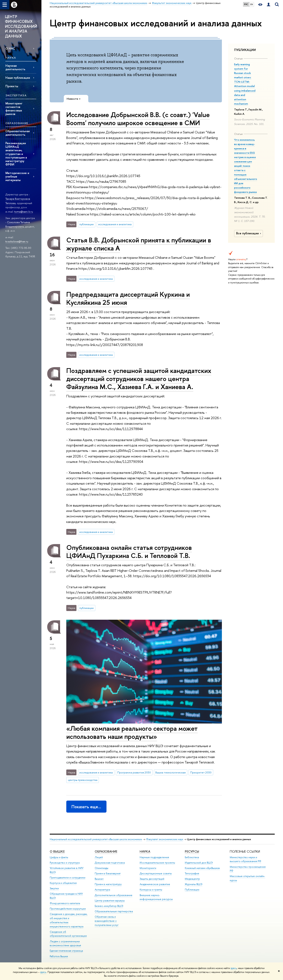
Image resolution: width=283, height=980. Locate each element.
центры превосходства (82, 780)
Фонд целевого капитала (65, 903)
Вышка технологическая (170, 772)
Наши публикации (17, 78)
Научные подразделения (154, 857)
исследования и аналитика (115, 224)
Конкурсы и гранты (151, 889)
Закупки (54, 888)
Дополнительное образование (113, 895)
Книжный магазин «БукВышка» (202, 868)
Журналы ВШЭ (193, 884)
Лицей (99, 857)
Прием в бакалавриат (108, 873)
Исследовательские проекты (157, 862)
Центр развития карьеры (110, 900)
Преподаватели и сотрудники (67, 877)
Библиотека (192, 857)
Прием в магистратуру (108, 884)
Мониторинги (148, 868)
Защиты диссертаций (152, 879)
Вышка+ (99, 879)
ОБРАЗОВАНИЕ (106, 851)
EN (251, 4)
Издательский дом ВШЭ (199, 862)
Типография (192, 873)
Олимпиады (101, 868)
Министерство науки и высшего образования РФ (245, 859)
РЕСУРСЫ (192, 851)
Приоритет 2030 (201, 772)
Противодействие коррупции (68, 908)
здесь (234, 968)
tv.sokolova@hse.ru (16, 241)
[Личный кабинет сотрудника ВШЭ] (268, 4)
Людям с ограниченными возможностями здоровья (65, 943)
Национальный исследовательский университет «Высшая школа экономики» (96, 839)
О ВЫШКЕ (57, 851)
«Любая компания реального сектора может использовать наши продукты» (132, 732)
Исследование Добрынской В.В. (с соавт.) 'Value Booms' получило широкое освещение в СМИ (138, 118)
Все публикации (247, 233)
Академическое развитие (155, 884)
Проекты (11, 86)
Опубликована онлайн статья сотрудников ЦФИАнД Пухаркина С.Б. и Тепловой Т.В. (129, 551)
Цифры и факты (59, 857)
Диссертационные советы (156, 873)
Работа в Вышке (59, 956)
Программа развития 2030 (134, 772)
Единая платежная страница (66, 950)
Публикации (192, 889)
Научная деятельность (15, 67)
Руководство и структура (65, 862)
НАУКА (145, 851)
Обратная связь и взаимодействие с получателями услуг (107, 921)
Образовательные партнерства (114, 911)
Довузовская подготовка (110, 862)
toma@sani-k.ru (23, 211)
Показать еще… (86, 806)
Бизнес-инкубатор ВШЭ (109, 906)
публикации (86, 224)
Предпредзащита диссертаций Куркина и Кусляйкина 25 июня (128, 298)
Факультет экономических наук (164, 839)
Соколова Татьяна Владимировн (17, 224)
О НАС (10, 48)
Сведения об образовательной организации (68, 934)
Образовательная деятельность (17, 133)
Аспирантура (102, 889)
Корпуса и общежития (63, 883)
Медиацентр (192, 879)
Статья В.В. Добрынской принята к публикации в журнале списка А (138, 244)
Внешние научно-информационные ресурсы (156, 897)
